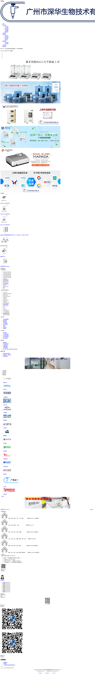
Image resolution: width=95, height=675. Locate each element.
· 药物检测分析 (5, 305)
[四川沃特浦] (7, 464)
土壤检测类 (5, 347)
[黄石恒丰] (7, 472)
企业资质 (6, 27)
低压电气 (5, 327)
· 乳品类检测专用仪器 (7, 293)
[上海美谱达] (7, 456)
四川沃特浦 (5, 466)
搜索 (11, 50)
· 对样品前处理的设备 (7, 274)
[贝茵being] (7, 387)
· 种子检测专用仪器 (6, 296)
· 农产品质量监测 (6, 310)
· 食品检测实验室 (6, 313)
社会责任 (6, 29)
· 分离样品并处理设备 (7, 273)
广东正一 (5, 486)
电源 (4, 325)
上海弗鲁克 (5, 397)
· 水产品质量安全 (6, 312)
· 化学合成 (5, 292)
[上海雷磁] (7, 410)
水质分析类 (5, 345)
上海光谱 (5, 494)
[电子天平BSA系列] (5, 243)
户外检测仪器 (5, 334)
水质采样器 (5, 346)
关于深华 (4, 25)
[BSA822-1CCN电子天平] (4, 201)
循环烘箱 (5, 321)
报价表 (6, 39)
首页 (3, 23)
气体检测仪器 (5, 343)
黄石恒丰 (5, 474)
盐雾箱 (5, 663)
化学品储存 (5, 323)
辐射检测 (5, 342)
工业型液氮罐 (5, 319)
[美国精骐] (7, 433)
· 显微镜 (4, 285)
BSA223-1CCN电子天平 (5, 224)
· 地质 (4, 306)
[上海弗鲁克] (7, 394)
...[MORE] (91, 509)
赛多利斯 (6, 42)
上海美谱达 (5, 458)
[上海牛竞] (7, 425)
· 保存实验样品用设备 (7, 277)
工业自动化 (5, 324)
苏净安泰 (5, 451)
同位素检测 (5, 356)
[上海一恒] (7, 402)
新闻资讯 (6, 35)
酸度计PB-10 (2, 256)
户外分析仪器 (5, 335)
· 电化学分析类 (5, 286)
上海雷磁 (5, 412)
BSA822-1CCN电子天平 (5, 203)
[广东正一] (11, 484)
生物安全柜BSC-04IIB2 (4, 266)
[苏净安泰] (7, 448)
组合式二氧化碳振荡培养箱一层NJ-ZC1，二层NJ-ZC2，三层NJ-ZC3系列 (14, 234)
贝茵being (5, 389)
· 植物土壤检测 (5, 304)
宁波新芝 (5, 443)
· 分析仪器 (5, 309)
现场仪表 (5, 320)
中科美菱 (5, 420)
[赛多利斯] (7, 380)
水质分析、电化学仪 (7, 354)
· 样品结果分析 (5, 283)
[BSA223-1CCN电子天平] (4, 222)
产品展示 (4, 33)
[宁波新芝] (7, 441)
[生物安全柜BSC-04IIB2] (5, 264)
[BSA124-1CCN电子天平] (4, 211)
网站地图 (47, 673)
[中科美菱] (7, 418)
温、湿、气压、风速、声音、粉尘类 (10, 349)
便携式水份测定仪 (6, 353)
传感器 (4, 328)
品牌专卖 (4, 41)
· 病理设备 (5, 297)
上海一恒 (5, 404)
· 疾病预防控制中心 (6, 314)
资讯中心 (4, 34)
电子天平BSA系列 (3, 245)
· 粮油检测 (5, 301)
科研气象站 (5, 338)
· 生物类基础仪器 (6, 302)
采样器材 (5, 332)
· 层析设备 (5, 298)
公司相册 (6, 30)
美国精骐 (5, 435)
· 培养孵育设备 (5, 279)
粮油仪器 (5, 662)
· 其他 (4, 287)
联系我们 (6, 31)
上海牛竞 (6, 43)
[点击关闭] (0, 574)
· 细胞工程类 (5, 294)
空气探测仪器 (5, 336)
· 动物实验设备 (5, 300)
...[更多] (2, 496)
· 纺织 (4, 308)
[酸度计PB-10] (4, 254)
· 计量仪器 (5, 278)
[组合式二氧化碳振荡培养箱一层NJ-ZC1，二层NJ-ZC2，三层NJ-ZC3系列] (5, 232)
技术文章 (6, 37)
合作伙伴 (4, 45)
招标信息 (6, 38)
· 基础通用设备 (5, 281)
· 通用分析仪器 (5, 282)
